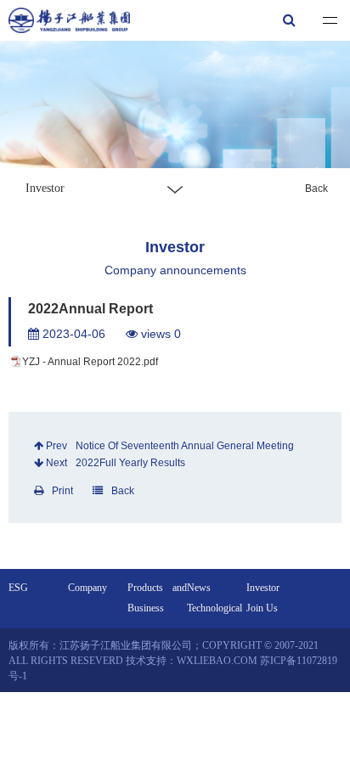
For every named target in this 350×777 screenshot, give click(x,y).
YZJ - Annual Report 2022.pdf (90, 362)
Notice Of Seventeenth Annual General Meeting (185, 446)
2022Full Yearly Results (130, 463)
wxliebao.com (217, 661)
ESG (18, 588)
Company (87, 588)
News (199, 588)
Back (316, 188)
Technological (214, 608)
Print (62, 491)
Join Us (262, 608)
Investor (262, 588)
